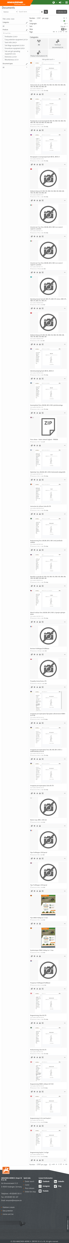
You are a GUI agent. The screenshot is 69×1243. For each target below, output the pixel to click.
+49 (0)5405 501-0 (15, 1193)
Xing (59, 1186)
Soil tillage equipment (14, 45)
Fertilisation (10, 36)
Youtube (46, 1191)
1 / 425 (60, 31)
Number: (32, 18)
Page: (31, 32)
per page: (45, 18)
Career (27, 1185)
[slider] (64, 21)
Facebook (46, 1181)
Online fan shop (30, 1191)
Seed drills (10, 42)
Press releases (29, 1188)
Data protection (8, 1211)
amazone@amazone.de (14, 1200)
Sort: (30, 26)
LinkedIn (61, 1181)
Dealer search (29, 1181)
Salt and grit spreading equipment (12, 52)
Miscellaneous (11, 59)
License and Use (8, 1214)
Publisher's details (9, 1207)
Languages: (33, 23)
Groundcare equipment (14, 48)
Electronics (10, 57)
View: (31, 29)
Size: (30, 21)
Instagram (46, 1186)
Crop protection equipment (16, 39)
